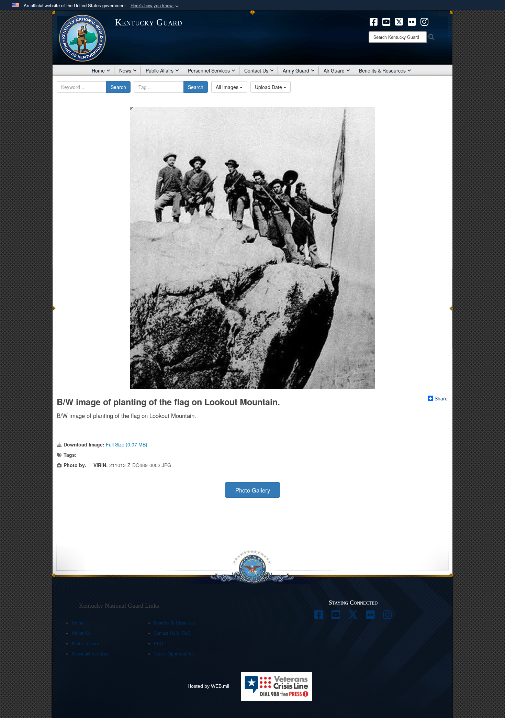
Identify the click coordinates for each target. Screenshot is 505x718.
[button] (155, 5)
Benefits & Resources (382, 70)
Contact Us (256, 70)
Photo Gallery (252, 490)
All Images (228, 87)
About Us (80, 633)
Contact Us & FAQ (172, 633)
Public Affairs (159, 70)
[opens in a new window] (374, 21)
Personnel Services (209, 70)
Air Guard (334, 70)
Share (441, 398)
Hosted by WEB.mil (208, 686)
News (125, 70)
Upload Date (269, 87)
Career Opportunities (174, 653)
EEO (158, 643)
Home (98, 70)
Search (118, 87)
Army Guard (296, 70)
